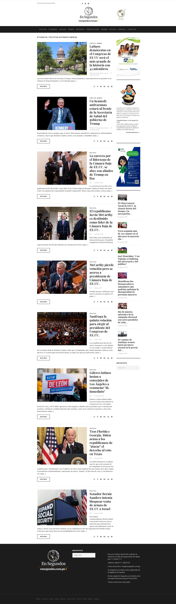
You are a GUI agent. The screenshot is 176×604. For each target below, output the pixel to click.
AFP (91, 458)
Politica (93, 152)
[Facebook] (82, 3)
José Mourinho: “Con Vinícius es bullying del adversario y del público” (129, 260)
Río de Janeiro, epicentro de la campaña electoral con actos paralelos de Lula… (128, 317)
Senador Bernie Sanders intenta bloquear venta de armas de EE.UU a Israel (101, 501)
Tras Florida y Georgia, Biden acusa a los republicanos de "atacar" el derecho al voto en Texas (101, 442)
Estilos (112, 29)
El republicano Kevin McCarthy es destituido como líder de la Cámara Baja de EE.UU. (101, 220)
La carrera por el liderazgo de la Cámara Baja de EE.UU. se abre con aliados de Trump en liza (101, 167)
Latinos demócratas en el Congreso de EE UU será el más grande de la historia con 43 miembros (100, 57)
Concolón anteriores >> (133, 132)
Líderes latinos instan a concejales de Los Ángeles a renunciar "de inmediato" (100, 382)
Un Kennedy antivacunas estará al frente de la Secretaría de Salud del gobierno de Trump (101, 112)
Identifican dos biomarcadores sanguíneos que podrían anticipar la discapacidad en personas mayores (128, 288)
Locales (62, 29)
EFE (91, 182)
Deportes (80, 29)
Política (43, 29)
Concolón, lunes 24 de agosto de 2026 (127, 121)
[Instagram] (88, 3)
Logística (132, 29)
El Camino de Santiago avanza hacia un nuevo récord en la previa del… (128, 345)
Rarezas (122, 29)
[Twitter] (85, 3)
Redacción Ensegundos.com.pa (99, 73)
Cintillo (93, 43)
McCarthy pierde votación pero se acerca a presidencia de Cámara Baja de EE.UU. (102, 274)
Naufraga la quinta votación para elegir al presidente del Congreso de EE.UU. (101, 325)
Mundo (71, 29)
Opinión (104, 29)
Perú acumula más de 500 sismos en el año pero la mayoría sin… (128, 234)
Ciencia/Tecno (92, 29)
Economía (53, 29)
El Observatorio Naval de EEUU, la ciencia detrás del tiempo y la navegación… (127, 208)
